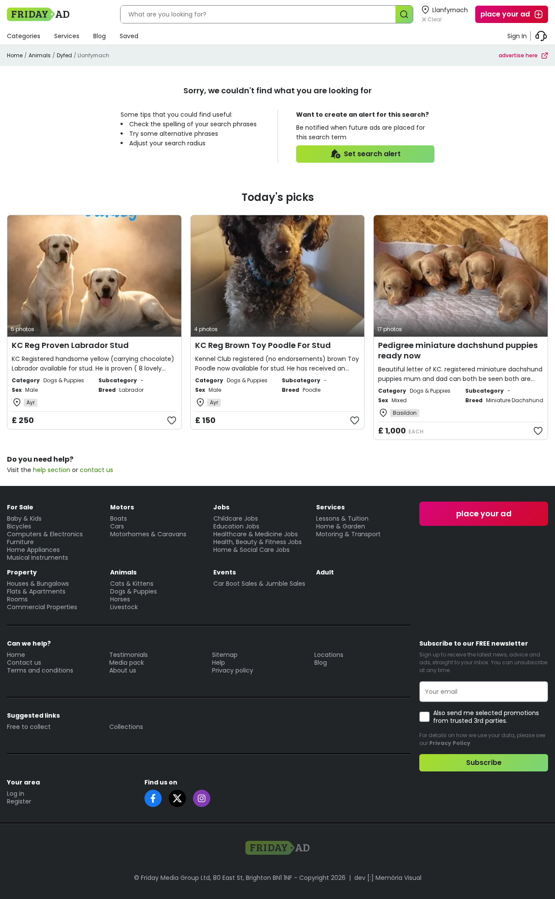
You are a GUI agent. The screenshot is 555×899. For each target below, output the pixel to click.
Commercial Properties (42, 607)
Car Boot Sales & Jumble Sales (259, 583)
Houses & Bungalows (38, 583)
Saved (129, 36)
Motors (122, 507)
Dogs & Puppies (133, 591)
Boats (118, 518)
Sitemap (225, 654)
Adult (325, 572)
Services (66, 36)
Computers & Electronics (45, 534)
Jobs (221, 507)
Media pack (126, 662)
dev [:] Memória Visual (387, 877)
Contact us (24, 662)
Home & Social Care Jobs (251, 550)
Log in (15, 793)
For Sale (20, 507)
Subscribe (484, 763)
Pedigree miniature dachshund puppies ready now (458, 350)
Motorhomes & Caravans (148, 534)
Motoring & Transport (348, 534)
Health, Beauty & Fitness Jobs (257, 542)
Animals (40, 55)
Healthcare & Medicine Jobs (255, 534)
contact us (96, 470)
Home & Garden (340, 526)
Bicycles (19, 526)
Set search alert (372, 154)
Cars (117, 526)
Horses (120, 599)
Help (218, 662)
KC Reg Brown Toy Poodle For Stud (263, 345)
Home (15, 55)
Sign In (517, 36)
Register (19, 801)
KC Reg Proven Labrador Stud (70, 345)
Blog (99, 36)
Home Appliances (33, 550)
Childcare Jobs (235, 518)
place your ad (505, 14)
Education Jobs (236, 526)
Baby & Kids (24, 518)
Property (22, 572)
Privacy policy (232, 670)
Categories (23, 36)
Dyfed (64, 55)
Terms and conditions (40, 670)
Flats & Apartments (36, 591)
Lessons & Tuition (342, 518)
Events (224, 572)
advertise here (518, 55)
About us (122, 670)
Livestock (124, 607)
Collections (126, 726)
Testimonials (128, 654)
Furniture (20, 542)
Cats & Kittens (131, 583)
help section (51, 470)
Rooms (17, 599)
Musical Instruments (37, 557)
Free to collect (29, 726)
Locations (328, 654)
